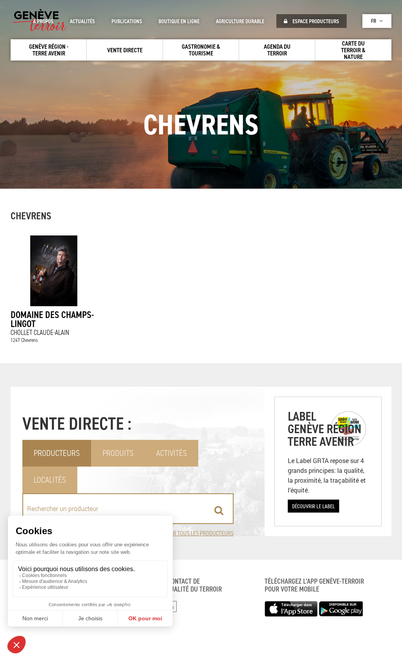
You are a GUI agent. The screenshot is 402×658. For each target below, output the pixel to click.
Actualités (82, 21)
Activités (171, 453)
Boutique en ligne (179, 21)
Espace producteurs (315, 21)
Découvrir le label (313, 506)
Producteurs (57, 453)
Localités (50, 479)
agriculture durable (240, 21)
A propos (43, 21)
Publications (126, 21)
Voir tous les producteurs (200, 533)
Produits (117, 453)
